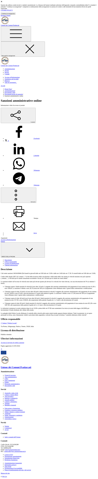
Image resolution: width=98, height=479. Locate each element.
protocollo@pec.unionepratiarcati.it (15, 451)
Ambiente (8, 413)
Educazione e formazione (12, 408)
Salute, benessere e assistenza (13, 415)
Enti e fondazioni (10, 380)
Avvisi (7, 430)
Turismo (7, 403)
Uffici (6, 379)
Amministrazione (10, 91)
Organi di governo (10, 375)
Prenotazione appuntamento (13, 456)
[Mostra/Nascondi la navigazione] (16, 33)
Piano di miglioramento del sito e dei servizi (18, 470)
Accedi (3, 86)
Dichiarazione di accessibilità (13, 468)
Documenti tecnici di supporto (14, 94)
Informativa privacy (10, 465)
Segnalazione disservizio (12, 458)
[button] (10, 69)
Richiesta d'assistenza (11, 460)
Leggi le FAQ (9, 454)
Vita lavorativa (9, 396)
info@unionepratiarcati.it (12, 449)
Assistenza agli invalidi (11, 79)
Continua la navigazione (8, 13)
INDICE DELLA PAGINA (8, 256)
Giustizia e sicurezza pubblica (13, 410)
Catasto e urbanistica (11, 401)
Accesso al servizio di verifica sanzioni (12, 342)
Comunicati (8, 428)
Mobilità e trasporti (10, 405)
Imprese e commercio (11, 398)
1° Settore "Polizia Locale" (9, 323)
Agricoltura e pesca (10, 419)
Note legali (8, 466)
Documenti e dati (10, 92)
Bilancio (7, 81)
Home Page (8, 89)
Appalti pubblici (9, 400)
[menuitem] (22, 138)
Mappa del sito (5, 473)
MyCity (4, 476)
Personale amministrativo (12, 384)
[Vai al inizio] (1, 349)
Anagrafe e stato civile (11, 393)
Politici (7, 382)
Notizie (7, 426)
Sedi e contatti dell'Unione (12, 437)
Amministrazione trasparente (13, 463)
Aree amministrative (11, 377)
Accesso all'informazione (12, 77)
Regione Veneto (5, 15)
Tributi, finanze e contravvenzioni (15, 412)
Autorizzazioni (9, 417)
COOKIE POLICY (7, 10)
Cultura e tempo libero (11, 395)
